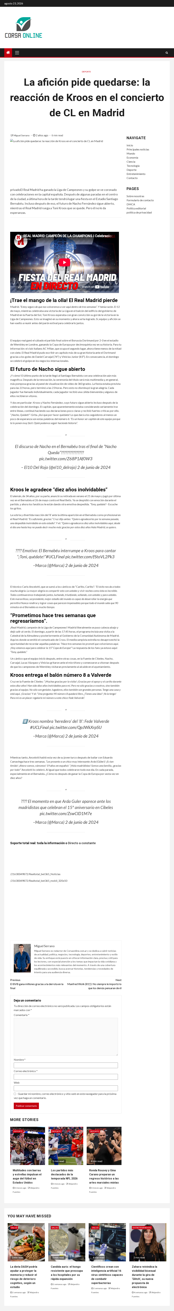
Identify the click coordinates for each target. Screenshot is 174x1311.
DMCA (131, 204)
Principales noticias (138, 149)
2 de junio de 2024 (94, 467)
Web (17, 1082)
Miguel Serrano (22, 135)
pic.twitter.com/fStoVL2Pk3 (90, 556)
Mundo (131, 153)
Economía (132, 157)
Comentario (21, 1014)
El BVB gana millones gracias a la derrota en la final (36, 984)
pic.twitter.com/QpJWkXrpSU (76, 727)
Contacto (132, 177)
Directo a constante (82, 843)
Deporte (86, 71)
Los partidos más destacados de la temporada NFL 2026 (64, 1174)
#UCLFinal (55, 556)
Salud (14, 1227)
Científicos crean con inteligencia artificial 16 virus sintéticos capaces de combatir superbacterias (107, 1275)
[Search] (167, 52)
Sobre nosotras (135, 196)
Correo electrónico (26, 1071)
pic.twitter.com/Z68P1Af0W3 (65, 458)
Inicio (130, 145)
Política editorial (136, 208)
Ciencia (131, 161)
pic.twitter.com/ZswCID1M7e (66, 813)
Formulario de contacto (140, 200)
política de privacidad (139, 212)
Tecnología (133, 165)
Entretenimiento (136, 173)
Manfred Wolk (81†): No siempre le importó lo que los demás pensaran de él (94, 984)
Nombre (19, 1059)
